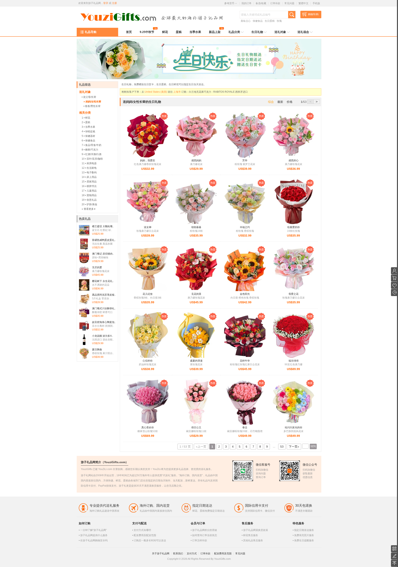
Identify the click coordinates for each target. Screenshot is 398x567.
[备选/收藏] (394, 285)
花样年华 (245, 360)
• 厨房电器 (91, 163)
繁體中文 (303, 3)
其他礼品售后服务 (253, 540)
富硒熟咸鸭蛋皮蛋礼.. (104, 240)
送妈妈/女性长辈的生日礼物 (142, 101)
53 (282, 446)
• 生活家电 (91, 167)
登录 (105, 3)
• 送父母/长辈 (89, 97)
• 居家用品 (91, 181)
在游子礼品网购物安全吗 (94, 540)
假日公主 (196, 427)
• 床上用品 (91, 177)
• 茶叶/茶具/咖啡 (94, 158)
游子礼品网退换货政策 (255, 530)
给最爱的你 (293, 227)
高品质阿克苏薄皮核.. (104, 294)
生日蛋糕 (270, 20)
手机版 (316, 3)
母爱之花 (293, 294)
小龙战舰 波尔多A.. (102, 335)
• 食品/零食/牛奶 (92, 145)
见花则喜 (196, 294)
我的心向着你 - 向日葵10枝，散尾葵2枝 (207, 91)
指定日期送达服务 (304, 530)
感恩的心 (293, 160)
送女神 (147, 227)
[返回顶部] (394, 563)
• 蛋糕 (87, 122)
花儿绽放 (148, 294)
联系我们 (178, 553)
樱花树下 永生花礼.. (103, 281)
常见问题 (289, 3)
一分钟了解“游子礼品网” (93, 530)
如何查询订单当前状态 (204, 535)
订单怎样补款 (199, 540)
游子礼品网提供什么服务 (94, 535)
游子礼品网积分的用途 (204, 530)
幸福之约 (245, 227)
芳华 (244, 160)
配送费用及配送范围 (145, 535)
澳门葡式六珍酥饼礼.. (104, 308)
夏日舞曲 (97, 349)
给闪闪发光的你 (293, 427)
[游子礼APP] (394, 548)
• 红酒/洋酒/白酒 (92, 154)
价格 (289, 101)
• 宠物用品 (91, 195)
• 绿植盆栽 (89, 131)
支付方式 (192, 553)
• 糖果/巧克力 (91, 149)
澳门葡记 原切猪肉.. (103, 253)
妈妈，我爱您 (147, 160)
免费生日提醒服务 (304, 540)
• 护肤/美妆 (91, 204)
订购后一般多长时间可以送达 (150, 540)
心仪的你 (148, 360)
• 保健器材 (89, 136)
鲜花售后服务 (250, 535)
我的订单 (246, 3)
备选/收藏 (261, 3)
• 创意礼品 (91, 199)
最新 (280, 101)
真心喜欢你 (147, 427)
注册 (114, 3)
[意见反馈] (394, 556)
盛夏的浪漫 (196, 360)
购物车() (313, 14)
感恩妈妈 (196, 160)
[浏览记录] (394, 292)
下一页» (294, 446)
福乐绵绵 (293, 360)
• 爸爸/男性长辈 (92, 106)
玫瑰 (279, 20)
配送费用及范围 (223, 553)
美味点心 (246, 20)
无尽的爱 (97, 267)
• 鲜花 (87, 117)
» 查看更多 (89, 209)
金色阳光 (245, 294)
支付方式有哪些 (142, 530)
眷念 (244, 427)
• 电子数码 (91, 172)
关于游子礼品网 (160, 553)
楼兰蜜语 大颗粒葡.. (103, 226)
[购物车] (394, 278)
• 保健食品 (89, 140)
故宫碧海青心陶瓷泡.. (104, 322)
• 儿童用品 (91, 190)
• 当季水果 (89, 126)
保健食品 (258, 20)
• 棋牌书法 (91, 186)
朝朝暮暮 (196, 227)
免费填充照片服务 (304, 535)
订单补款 (275, 3)
